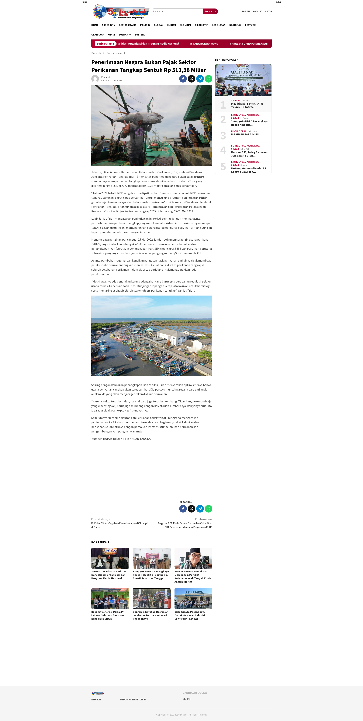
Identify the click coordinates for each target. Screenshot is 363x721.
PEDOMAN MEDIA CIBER (133, 699)
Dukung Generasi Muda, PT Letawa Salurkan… (248, 170)
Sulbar (235, 118)
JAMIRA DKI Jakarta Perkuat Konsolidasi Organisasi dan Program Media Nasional (108, 575)
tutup (84, 1)
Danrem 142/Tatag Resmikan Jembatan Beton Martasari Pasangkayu (150, 615)
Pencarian (210, 11)
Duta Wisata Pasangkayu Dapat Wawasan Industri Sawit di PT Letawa (190, 615)
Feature (235, 131)
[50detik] (121, 11)
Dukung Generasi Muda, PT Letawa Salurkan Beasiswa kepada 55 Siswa (108, 615)
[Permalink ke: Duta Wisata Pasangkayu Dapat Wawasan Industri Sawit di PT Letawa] (193, 598)
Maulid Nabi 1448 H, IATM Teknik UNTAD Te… (247, 105)
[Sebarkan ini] (183, 79)
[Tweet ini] (191, 79)
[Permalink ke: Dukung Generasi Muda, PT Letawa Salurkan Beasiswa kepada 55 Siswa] (110, 598)
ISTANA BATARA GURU (180, 43)
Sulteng (235, 100)
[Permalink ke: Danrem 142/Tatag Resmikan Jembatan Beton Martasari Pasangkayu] (152, 598)
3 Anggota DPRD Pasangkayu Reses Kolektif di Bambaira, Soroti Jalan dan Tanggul (259, 43)
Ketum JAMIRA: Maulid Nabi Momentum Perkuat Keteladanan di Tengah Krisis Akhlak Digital (193, 576)
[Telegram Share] (200, 79)
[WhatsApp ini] (208, 79)
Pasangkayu (253, 115)
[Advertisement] (73, 56)
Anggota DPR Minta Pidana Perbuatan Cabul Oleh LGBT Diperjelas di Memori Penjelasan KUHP (185, 523)
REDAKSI (96, 699)
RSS (189, 699)
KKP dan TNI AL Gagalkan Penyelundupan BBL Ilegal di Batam (119, 523)
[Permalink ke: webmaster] (95, 78)
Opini (244, 131)
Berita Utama (238, 115)
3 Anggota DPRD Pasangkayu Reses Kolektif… (249, 123)
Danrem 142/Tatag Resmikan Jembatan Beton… (249, 154)
